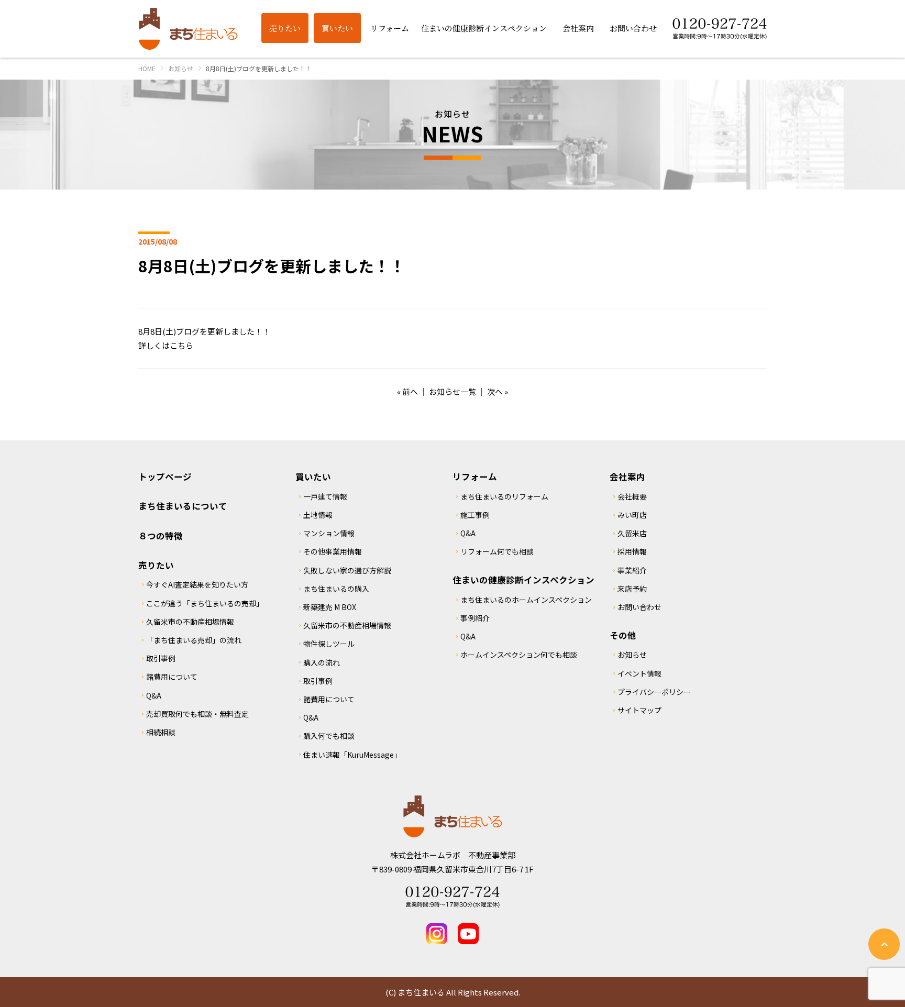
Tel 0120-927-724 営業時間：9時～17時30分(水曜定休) (452, 897)
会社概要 (632, 496)
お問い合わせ (639, 607)
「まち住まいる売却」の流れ (193, 640)
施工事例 (475, 515)
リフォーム (474, 476)
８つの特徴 (160, 535)
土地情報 (318, 515)
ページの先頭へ (884, 944)
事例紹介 (475, 618)
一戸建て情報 (325, 496)
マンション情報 (329, 533)
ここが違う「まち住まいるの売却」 (204, 603)
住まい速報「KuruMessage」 (352, 754)
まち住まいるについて (182, 506)
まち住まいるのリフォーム (504, 496)
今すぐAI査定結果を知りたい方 (197, 584)
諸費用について (171, 676)
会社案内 (627, 476)
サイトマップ (639, 710)
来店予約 (632, 588)
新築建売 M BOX (329, 607)
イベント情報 (639, 673)
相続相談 (160, 732)
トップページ (165, 476)
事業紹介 (632, 570)
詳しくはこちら (165, 345)
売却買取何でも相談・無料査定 (197, 714)
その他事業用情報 (332, 551)
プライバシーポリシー (654, 692)
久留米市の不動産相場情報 (190, 621)
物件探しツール (329, 643)
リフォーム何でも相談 (497, 551)
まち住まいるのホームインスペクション (526, 599)
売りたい (156, 565)
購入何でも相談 (329, 736)
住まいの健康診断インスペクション (523, 579)
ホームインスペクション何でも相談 (518, 654)
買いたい (313, 476)
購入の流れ (321, 662)
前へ (410, 391)
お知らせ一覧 (452, 391)
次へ (495, 391)
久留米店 (632, 533)
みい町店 (632, 515)
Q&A (153, 695)
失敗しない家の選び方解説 (347, 570)
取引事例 (160, 658)
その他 (623, 635)
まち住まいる (188, 29)
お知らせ (632, 654)
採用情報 (632, 551)
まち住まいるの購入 (336, 588)
